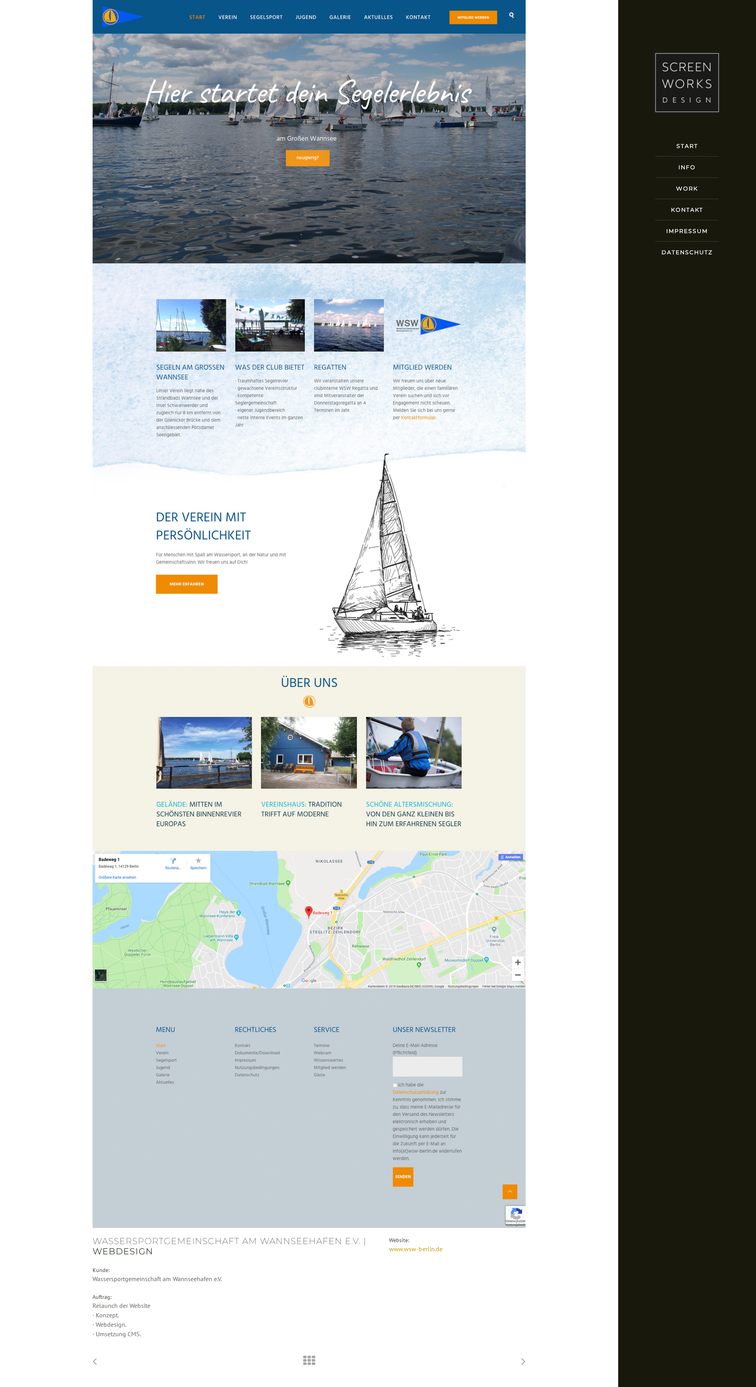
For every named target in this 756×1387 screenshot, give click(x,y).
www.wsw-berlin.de (415, 1249)
